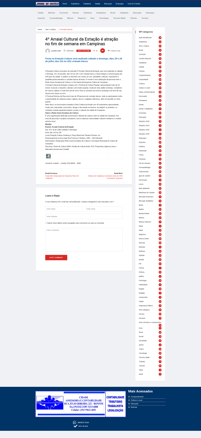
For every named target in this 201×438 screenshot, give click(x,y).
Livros (141, 184)
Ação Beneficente (145, 38)
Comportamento (145, 75)
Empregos (120, 4)
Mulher (141, 209)
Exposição (143, 151)
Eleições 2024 (144, 125)
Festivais (142, 159)
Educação (108, 4)
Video (141, 370)
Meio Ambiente (144, 188)
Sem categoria (144, 310)
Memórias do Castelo (147, 192)
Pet (140, 264)
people (141, 259)
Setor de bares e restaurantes (150, 322)
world (141, 374)
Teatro (141, 349)
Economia (64, 13)
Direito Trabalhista (145, 109)
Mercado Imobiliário (146, 201)
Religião (142, 293)
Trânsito (133, 18)
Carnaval (142, 54)
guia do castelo (144, 176)
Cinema (141, 71)
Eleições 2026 (144, 130)
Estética (142, 146)
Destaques (143, 100)
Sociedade (143, 341)
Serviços (142, 318)
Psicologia (142, 280)
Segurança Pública (146, 306)
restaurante (143, 297)
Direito (141, 105)
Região (141, 289)
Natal (141, 226)
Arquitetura (75, 4)
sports (141, 345)
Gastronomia (143, 172)
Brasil (113, 13)
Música (70, 18)
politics (141, 276)
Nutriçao (142, 251)
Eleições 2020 (144, 121)
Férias (141, 155)
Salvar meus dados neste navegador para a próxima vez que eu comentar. (75, 223)
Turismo (145, 18)
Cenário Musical (145, 58)
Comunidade (143, 79)
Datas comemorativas (147, 92)
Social (141, 336)
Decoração (143, 96)
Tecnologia (104, 18)
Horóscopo (143, 180)
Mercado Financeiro (146, 197)
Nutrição (142, 247)
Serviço (76, 13)
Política (141, 272)
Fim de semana (144, 163)
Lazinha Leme (56, 51)
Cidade (97, 4)
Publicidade (143, 285)
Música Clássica (145, 222)
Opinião (142, 255)
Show (141, 332)
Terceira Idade (119, 18)
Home (64, 4)
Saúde (141, 301)
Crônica (142, 84)
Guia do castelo (134, 4)
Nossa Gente (144, 239)
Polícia (141, 268)
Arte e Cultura (50, 29)
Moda (141, 205)
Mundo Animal (144, 213)
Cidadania (87, 4)
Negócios (82, 18)
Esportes (41, 18)
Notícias (51, 13)
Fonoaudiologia (56, 18)
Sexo (92, 18)
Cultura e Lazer (144, 88)
